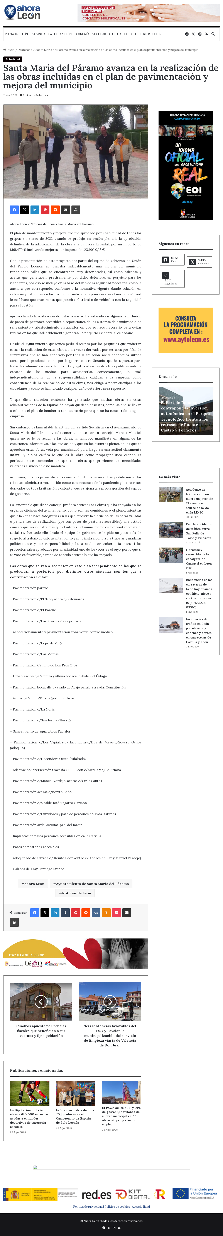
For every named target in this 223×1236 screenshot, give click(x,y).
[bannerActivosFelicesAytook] (75, 953)
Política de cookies (117, 1207)
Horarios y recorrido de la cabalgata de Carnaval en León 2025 (199, 559)
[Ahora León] (22, 12)
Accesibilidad (141, 1207)
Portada (11, 34)
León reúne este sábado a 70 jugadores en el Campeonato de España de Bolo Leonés (75, 1116)
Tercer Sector (150, 34)
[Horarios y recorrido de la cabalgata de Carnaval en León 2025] (171, 555)
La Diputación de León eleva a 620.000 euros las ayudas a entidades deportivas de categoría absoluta (29, 1118)
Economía (82, 34)
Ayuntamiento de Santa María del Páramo (92, 884)
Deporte (130, 34)
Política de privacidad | (89, 1207)
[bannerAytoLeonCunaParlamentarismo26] (186, 352)
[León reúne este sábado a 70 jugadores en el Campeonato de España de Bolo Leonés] (75, 1093)
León (24, 34)
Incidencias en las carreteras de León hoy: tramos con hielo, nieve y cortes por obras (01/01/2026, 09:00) (199, 593)
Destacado (25, 50)
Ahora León (34, 884)
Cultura (115, 34)
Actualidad (13, 59)
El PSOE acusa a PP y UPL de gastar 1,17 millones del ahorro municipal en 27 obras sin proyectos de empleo (121, 1116)
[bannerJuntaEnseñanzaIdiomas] (186, 219)
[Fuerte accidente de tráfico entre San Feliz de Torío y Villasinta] (171, 530)
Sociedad (99, 34)
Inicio (10, 50)
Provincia (38, 34)
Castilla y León (60, 34)
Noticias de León (76, 893)
